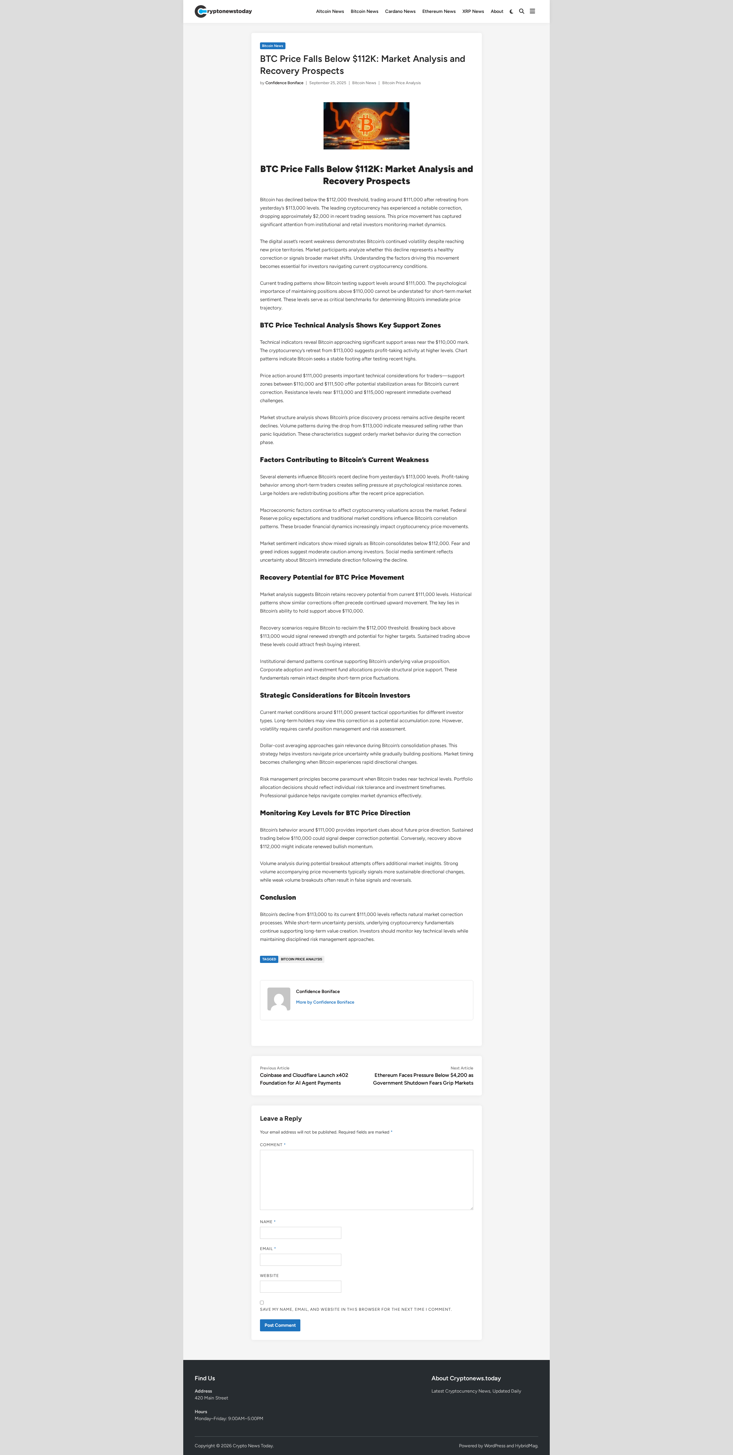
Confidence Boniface (284, 82)
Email (268, 1248)
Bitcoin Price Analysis (401, 82)
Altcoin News (330, 11)
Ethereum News (439, 11)
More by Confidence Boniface (325, 1002)
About (497, 11)
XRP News (473, 11)
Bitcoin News (364, 11)
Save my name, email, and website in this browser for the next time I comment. (356, 1309)
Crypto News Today (253, 1445)
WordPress (494, 1445)
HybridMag (526, 1445)
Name (268, 1221)
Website (269, 1275)
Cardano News (400, 11)
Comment (273, 1144)
